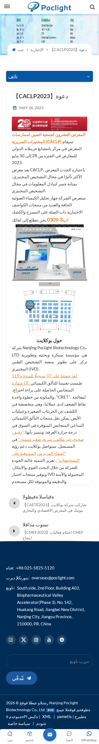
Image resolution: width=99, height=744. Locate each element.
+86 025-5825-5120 (35, 567)
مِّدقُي (18, 678)
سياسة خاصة (19, 723)
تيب (20, 49)
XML (46, 716)
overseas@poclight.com (53, 577)
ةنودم (41, 723)
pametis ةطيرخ (71, 716)
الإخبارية (36, 49)
